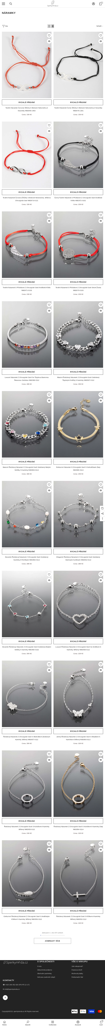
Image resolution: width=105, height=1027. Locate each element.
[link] (28, 1023)
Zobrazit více (52, 941)
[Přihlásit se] (93, 3)
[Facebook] (5, 997)
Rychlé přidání (27, 102)
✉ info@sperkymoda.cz (11, 989)
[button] (49, 26)
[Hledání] (10, 3)
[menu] (3, 3)
